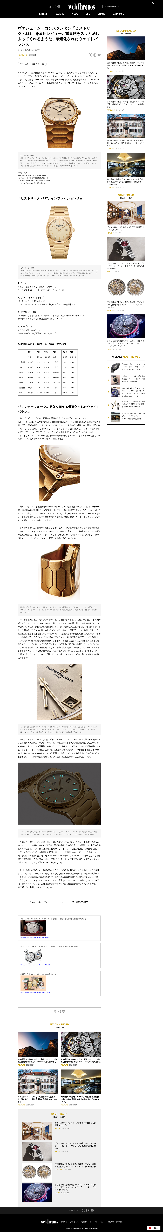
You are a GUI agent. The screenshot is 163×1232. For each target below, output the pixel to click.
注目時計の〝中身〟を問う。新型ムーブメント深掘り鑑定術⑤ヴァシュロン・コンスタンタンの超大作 (125, 304)
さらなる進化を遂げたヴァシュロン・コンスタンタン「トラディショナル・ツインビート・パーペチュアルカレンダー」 (75, 1187)
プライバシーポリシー (97, 1222)
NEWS (75, 14)
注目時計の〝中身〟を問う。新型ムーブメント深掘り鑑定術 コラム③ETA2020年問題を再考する (126, 65)
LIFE (88, 14)
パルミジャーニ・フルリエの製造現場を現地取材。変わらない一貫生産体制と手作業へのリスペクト (37, 1099)
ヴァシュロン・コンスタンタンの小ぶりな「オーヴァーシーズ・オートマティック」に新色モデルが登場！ (75, 1145)
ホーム (20, 50)
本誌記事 (36, 50)
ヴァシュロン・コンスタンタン (32, 64)
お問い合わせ (74, 1222)
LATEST (43, 14)
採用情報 (119, 1222)
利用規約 (84, 1222)
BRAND (101, 14)
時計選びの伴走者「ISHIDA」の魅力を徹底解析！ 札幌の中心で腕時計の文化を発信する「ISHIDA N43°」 (81, 1099)
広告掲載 (111, 1222)
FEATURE (59, 14)
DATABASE (118, 14)
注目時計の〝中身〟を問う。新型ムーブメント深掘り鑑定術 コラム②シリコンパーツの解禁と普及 (126, 104)
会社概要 (64, 1222)
